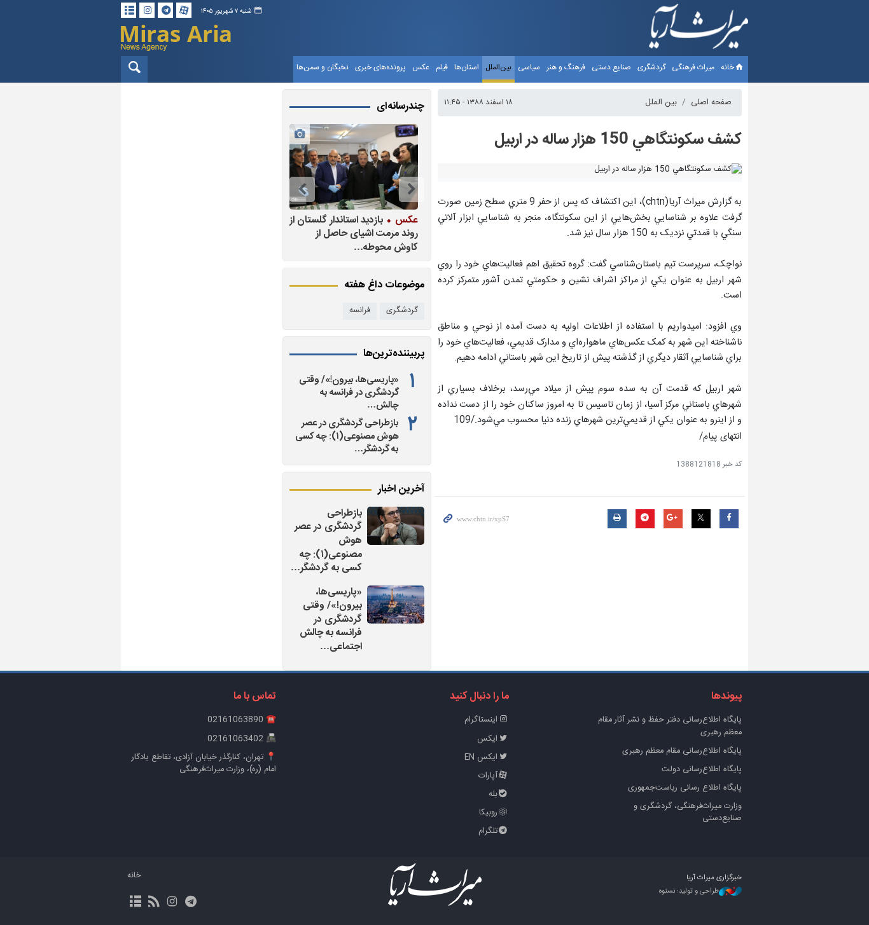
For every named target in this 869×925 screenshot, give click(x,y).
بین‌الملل (498, 67)
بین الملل (661, 102)
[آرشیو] (128, 10)
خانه (727, 67)
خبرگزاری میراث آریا (698, 30)
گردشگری (651, 67)
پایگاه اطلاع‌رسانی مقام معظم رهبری (682, 751)
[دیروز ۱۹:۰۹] (395, 605)
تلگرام (487, 831)
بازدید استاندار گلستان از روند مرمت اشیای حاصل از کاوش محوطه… (353, 233)
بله (493, 794)
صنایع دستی (611, 67)
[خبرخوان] (154, 902)
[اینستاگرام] (147, 10)
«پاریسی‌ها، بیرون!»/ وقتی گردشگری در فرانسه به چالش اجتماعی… (331, 619)
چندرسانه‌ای (400, 106)
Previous (411, 189)
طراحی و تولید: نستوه (689, 891)
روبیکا (488, 812)
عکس (420, 67)
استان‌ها (466, 67)
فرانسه (359, 310)
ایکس (487, 739)
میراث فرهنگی (693, 67)
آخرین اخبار (401, 489)
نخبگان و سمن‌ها (322, 67)
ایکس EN (480, 757)
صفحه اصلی (711, 102)
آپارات (487, 776)
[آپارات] (183, 10)
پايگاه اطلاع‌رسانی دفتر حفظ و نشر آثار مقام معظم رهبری (670, 726)
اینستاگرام (480, 720)
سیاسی (529, 67)
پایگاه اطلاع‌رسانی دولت (702, 769)
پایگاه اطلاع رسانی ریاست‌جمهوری (685, 788)
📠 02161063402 (241, 739)
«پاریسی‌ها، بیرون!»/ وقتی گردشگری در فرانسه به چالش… (349, 393)
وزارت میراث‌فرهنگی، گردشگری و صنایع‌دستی (688, 812)
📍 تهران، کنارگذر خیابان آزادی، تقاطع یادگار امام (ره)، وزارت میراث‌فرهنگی (204, 763)
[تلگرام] (165, 10)
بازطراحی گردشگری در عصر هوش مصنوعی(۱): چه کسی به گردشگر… (347, 436)
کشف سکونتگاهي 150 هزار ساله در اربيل (618, 140)
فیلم (442, 67)
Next (302, 189)
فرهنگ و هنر (565, 67)
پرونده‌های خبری (380, 67)
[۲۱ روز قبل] (353, 167)
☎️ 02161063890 (241, 720)
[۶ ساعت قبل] (395, 526)
